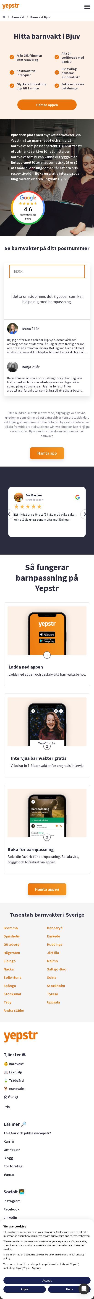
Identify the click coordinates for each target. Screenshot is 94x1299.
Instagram (12, 1201)
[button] (83, 1288)
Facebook (11, 1209)
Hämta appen (47, 104)
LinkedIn (10, 1217)
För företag (13, 1166)
